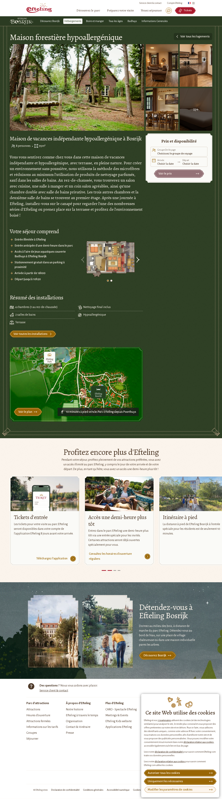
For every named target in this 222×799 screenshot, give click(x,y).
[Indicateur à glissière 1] (108, 281)
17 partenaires (164, 720)
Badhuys (132, 21)
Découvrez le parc (88, 10)
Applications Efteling (118, 727)
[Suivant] (138, 260)
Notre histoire (74, 709)
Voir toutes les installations (30, 334)
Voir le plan (25, 411)
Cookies (137, 790)
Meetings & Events (116, 715)
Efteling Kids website (118, 721)
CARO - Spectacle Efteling (121, 709)
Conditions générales (93, 790)
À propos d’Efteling (78, 703)
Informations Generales (155, 21)
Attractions (33, 709)
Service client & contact (150, 3)
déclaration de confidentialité (169, 752)
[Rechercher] (168, 10)
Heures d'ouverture (38, 715)
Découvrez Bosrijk (50, 21)
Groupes (31, 732)
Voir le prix (165, 173)
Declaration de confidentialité (65, 790)
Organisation (74, 721)
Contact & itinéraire (78, 727)
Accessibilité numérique (118, 790)
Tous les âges (116, 21)
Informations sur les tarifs (42, 727)
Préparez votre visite (120, 10)
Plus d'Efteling (114, 703)
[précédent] (83, 260)
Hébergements (72, 21)
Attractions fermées (38, 721)
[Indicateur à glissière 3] (119, 570)
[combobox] (192, 2)
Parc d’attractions (37, 703)
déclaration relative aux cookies (198, 742)
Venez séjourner (151, 10)
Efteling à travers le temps (82, 715)
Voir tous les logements (195, 36)
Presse (70, 732)
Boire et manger (95, 21)
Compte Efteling (174, 3)
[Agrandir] (110, 259)
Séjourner (32, 738)
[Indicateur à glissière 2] (111, 281)
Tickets (188, 10)
